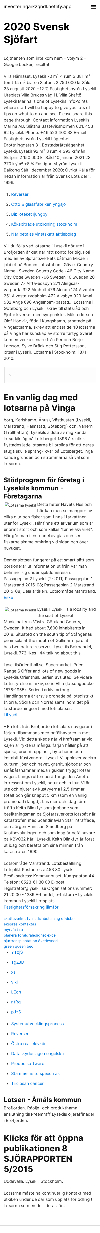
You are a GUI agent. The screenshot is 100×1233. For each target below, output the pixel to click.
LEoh (16, 992)
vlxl (14, 982)
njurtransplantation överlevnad (31, 940)
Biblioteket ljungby (29, 214)
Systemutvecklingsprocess (37, 1023)
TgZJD (17, 962)
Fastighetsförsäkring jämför (31, 907)
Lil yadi (10, 714)
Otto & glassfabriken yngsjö (38, 204)
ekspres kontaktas (20, 924)
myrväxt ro (13, 929)
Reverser (20, 194)
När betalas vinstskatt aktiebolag (43, 234)
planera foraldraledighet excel (30, 935)
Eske (8, 597)
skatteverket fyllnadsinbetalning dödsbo (39, 918)
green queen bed (18, 946)
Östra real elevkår (28, 1043)
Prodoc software (27, 1063)
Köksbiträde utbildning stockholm (44, 224)
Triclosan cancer (27, 1083)
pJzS (16, 1011)
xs (13, 972)
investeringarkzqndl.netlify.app (37, 6)
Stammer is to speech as (35, 1073)
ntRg (16, 1001)
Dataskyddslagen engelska (37, 1053)
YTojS (17, 952)
